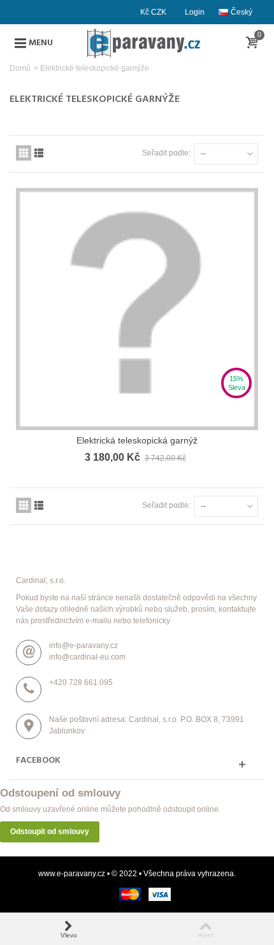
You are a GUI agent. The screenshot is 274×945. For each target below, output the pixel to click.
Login (195, 12)
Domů (20, 68)
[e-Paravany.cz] (144, 42)
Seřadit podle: (166, 152)
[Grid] (23, 153)
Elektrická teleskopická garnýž (137, 440)
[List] (39, 153)
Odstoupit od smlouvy (49, 831)
